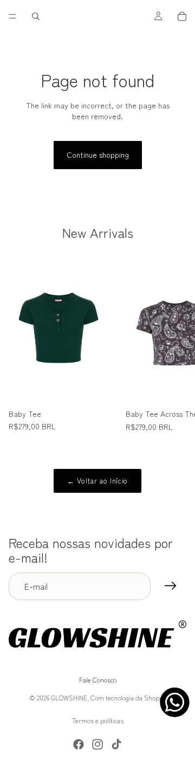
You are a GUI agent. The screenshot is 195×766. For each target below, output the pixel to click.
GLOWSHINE (69, 697)
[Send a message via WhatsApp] (175, 702)
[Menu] (12, 16)
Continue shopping (98, 154)
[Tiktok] (116, 744)
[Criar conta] (170, 586)
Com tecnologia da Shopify (128, 697)
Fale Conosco (97, 679)
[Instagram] (97, 744)
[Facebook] (78, 744)
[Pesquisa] (36, 16)
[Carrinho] (182, 16)
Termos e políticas (97, 720)
